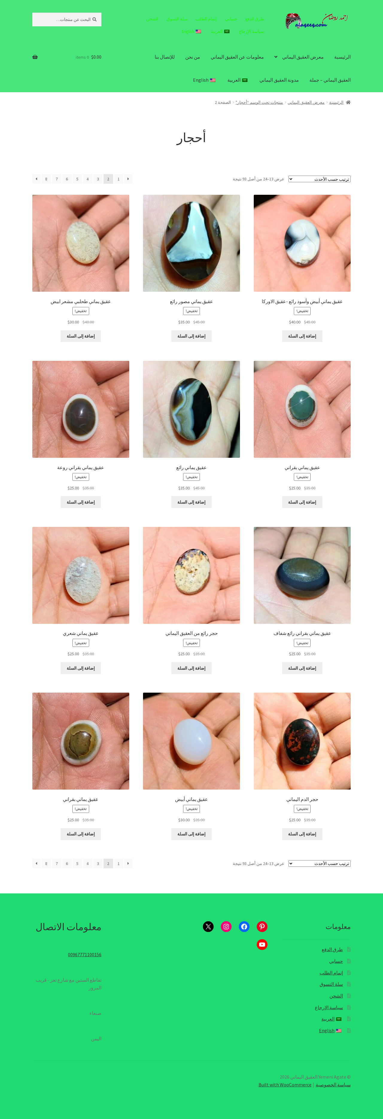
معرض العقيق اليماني (303, 57)
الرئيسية (342, 57)
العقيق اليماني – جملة (330, 80)
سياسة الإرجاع (251, 31)
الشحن (152, 19)
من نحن (192, 57)
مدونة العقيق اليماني (279, 80)
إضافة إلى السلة (302, 336)
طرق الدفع (254, 19)
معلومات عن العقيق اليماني (237, 57)
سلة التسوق (177, 19)
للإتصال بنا (165, 57)
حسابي (231, 19)
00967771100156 (84, 954)
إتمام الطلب (206, 19)
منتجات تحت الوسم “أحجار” (259, 102)
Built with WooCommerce (285, 1085)
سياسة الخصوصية (333, 1085)
